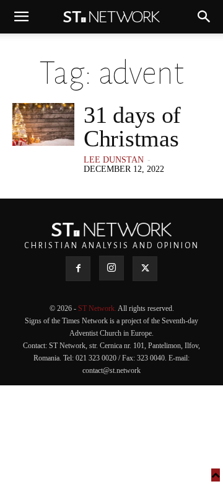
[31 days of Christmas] (43, 124)
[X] (145, 268)
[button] (21, 17)
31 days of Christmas (132, 126)
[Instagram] (111, 268)
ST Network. (98, 308)
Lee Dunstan (114, 159)
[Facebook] (78, 268)
